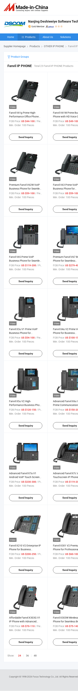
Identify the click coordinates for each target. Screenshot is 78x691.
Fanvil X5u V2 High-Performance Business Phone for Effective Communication (25, 404)
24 (19, 655)
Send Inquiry (26, 137)
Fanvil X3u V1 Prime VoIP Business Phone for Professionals (23, 332)
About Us (48, 37)
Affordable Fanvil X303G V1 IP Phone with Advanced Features (24, 621)
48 (35, 655)
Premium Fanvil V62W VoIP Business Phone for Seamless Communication (25, 188)
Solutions (65, 37)
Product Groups (19, 56)
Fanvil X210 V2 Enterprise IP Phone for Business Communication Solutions (25, 549)
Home (10, 37)
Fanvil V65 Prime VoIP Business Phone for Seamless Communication (25, 260)
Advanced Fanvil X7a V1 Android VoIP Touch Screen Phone (24, 477)
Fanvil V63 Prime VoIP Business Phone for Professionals (65, 188)
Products (30, 37)
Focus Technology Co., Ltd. (46, 676)
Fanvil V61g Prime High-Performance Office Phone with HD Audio (24, 116)
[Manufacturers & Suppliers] (26, 7)
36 (27, 655)
